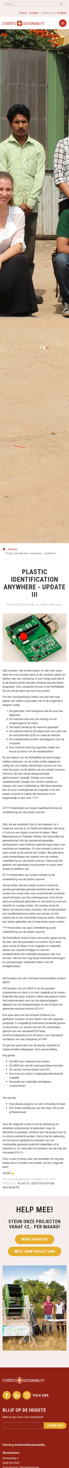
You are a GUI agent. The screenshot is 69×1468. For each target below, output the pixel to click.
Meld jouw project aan (35, 1251)
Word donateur (35, 1239)
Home (23, 13)
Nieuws (12, 549)
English (61, 13)
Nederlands (48, 13)
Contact (33, 13)
